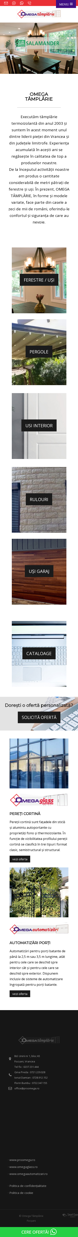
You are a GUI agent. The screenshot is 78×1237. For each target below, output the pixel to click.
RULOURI (39, 499)
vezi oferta (19, 859)
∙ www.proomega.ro (21, 1160)
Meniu (66, 4)
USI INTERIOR (39, 425)
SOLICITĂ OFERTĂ (39, 717)
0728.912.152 (40, 1077)
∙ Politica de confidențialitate (27, 1186)
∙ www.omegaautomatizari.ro (28, 1174)
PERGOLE (39, 352)
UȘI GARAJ (39, 571)
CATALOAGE (39, 653)
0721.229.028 (37, 1072)
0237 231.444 (31, 1067)
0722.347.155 (39, 1083)
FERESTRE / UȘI (39, 280)
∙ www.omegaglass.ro (23, 1167)
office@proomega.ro (26, 1088)
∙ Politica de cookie (20, 1193)
